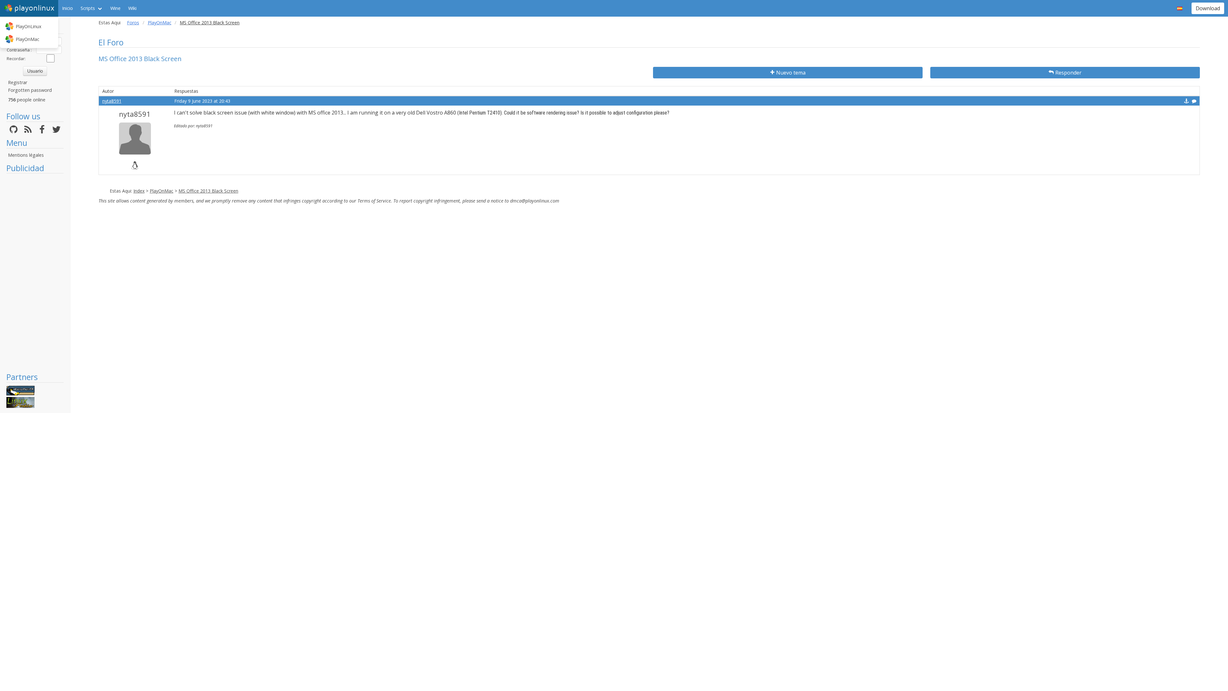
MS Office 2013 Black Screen (208, 191)
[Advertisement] (35, 273)
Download (1208, 8)
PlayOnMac (27, 39)
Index (139, 191)
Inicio (67, 8)
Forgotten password (30, 90)
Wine (115, 8)
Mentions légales (26, 155)
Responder (1068, 72)
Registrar (17, 82)
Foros (133, 23)
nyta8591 (112, 101)
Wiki (132, 8)
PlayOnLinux (28, 26)
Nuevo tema (791, 72)
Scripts (88, 8)
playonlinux (34, 8)
